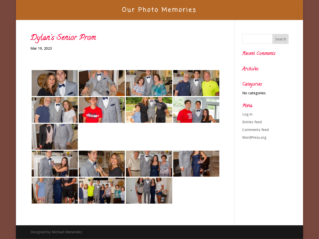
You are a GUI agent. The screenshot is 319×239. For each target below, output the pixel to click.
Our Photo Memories (159, 11)
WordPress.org (254, 137)
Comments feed (255, 129)
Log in (247, 114)
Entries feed (252, 122)
